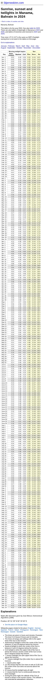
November (27, 48)
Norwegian (34, 630)
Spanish (4, 630)
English (31, 628)
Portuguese (24, 630)
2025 (3, 32)
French (10, 630)
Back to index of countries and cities (13, 21)
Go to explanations (7, 42)
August (3, 48)
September (11, 48)
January (4, 46)
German (38, 628)
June (32, 46)
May (27, 46)
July (37, 46)
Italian (17, 630)
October (19, 48)
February (11, 46)
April (23, 46)
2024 (38, 30)
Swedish (20, 632)
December (36, 48)
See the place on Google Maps (16, 624)
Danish (12, 632)
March (18, 46)
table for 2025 (35, 28)
